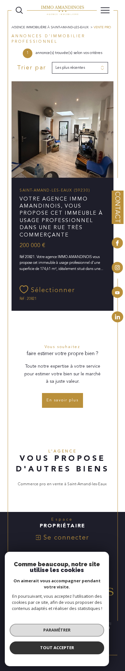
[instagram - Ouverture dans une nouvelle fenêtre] (117, 268)
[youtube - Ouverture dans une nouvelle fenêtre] (117, 293)
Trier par (31, 67)
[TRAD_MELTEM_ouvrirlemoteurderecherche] (19, 10)
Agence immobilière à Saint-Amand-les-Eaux (50, 27)
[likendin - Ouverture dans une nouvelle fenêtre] (117, 317)
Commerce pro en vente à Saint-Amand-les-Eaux (62, 484)
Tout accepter (57, 647)
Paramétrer (57, 630)
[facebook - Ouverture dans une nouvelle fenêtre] (117, 244)
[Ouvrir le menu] (105, 10)
